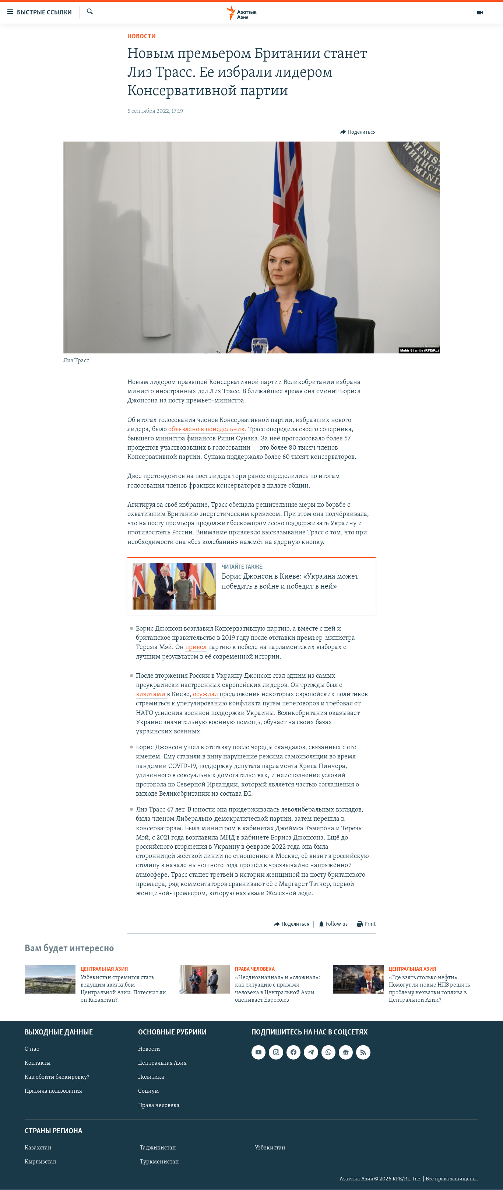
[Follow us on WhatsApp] (328, 1053)
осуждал (204, 694)
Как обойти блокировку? (57, 1078)
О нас (32, 1050)
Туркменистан (159, 1162)
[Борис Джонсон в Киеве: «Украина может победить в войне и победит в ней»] (174, 586)
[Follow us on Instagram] (276, 1053)
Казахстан (38, 1148)
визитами (150, 694)
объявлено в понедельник (206, 429)
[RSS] (363, 1053)
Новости (141, 37)
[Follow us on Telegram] (311, 1053)
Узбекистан (270, 1148)
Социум (148, 1092)
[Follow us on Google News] (346, 1053)
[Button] (358, 132)
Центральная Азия (104, 969)
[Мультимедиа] (480, 12)
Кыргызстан (41, 1162)
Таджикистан (158, 1148)
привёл (196, 647)
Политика (151, 1078)
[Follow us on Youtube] (258, 1053)
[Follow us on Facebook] (293, 1053)
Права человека (255, 969)
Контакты (37, 1064)
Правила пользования (53, 1092)
